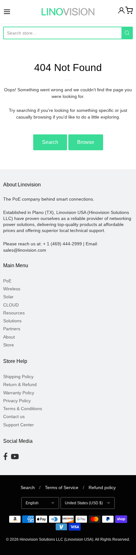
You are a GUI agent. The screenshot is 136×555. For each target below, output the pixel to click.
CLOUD (11, 304)
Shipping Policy (18, 376)
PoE (7, 280)
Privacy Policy (17, 400)
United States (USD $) (84, 503)
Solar (8, 296)
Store (8, 344)
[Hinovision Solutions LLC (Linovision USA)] (68, 11)
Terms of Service (61, 487)
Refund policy (102, 487)
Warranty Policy (18, 392)
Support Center (18, 424)
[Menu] (16, 12)
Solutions (12, 320)
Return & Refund (20, 384)
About (9, 336)
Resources (14, 312)
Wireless (11, 288)
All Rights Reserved (112, 539)
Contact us (14, 416)
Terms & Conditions (22, 408)
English (32, 503)
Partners (11, 328)
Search (50, 142)
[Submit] (127, 33)
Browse (85, 142)
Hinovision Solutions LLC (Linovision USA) (56, 539)
